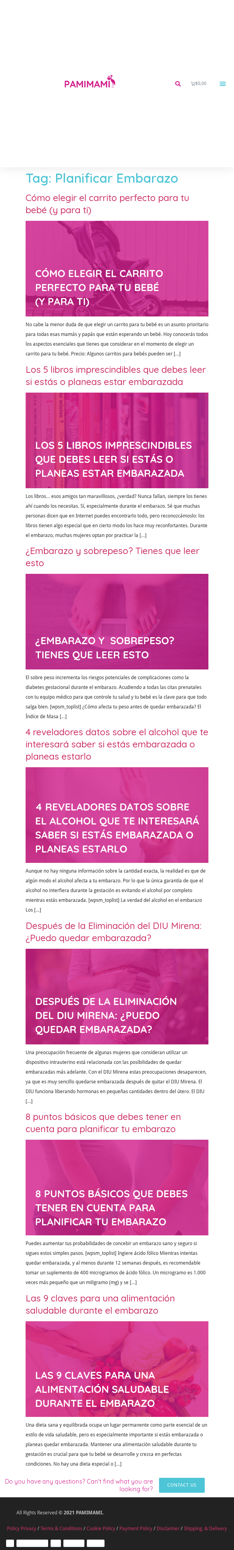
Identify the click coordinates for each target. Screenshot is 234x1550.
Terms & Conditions (61, 1528)
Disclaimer (168, 1528)
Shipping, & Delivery (205, 1528)
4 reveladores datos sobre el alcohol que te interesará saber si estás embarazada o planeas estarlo (117, 744)
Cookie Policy (101, 1528)
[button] (178, 84)
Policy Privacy (21, 1528)
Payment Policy (135, 1528)
